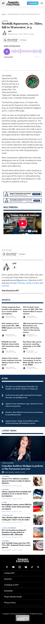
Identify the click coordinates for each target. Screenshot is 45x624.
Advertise (8, 579)
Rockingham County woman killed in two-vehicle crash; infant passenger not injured (17, 506)
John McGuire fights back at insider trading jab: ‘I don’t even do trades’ (16, 518)
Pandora (35, 283)
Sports (5, 21)
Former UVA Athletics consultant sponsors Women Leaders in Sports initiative (16, 481)
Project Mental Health (13, 597)
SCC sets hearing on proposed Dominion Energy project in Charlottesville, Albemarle (14, 532)
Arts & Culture (8, 463)
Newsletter (8, 591)
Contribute (32, 3)
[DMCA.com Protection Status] (23, 618)
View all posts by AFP (10, 290)
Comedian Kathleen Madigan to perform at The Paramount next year (22, 467)
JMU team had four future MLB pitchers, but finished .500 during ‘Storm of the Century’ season (33, 327)
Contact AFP (9, 573)
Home (4, 14)
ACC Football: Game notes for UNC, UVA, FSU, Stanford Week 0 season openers (16, 545)
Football (6, 489)
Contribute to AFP (11, 585)
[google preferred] (11, 40)
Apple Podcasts (18, 283)
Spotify (28, 283)
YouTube (5, 286)
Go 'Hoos (6, 476)
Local (5, 502)
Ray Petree (30, 351)
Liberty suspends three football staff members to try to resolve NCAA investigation (16, 494)
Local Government (9, 528)
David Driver (30, 334)
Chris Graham (9, 316)
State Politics (8, 515)
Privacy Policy (10, 603)
